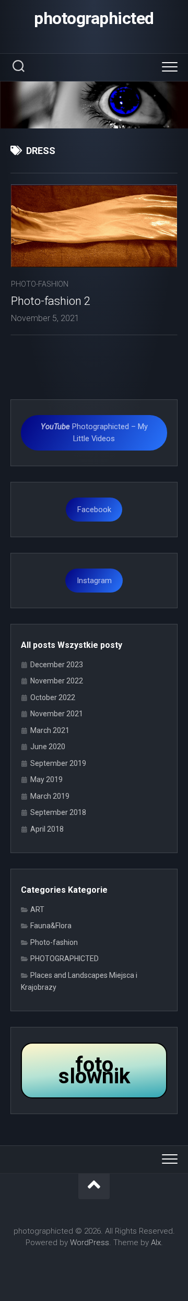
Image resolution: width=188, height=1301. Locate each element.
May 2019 (46, 779)
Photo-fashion (39, 284)
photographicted (94, 18)
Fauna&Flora (51, 925)
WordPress (89, 1242)
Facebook (94, 509)
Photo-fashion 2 (50, 300)
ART (37, 909)
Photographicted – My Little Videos (94, 432)
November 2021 (56, 713)
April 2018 (47, 829)
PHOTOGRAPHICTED (64, 958)
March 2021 (49, 730)
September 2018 (58, 812)
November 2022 (56, 681)
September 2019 (58, 763)
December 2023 (56, 664)
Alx (156, 1242)
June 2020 (47, 746)
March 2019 (49, 796)
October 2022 (52, 697)
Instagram (94, 580)
